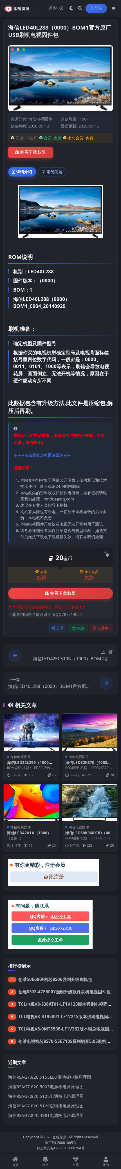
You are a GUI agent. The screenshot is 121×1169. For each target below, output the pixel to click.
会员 (43, 572)
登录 (99, 8)
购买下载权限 (33, 152)
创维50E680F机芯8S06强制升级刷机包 (55, 979)
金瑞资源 (59, 1137)
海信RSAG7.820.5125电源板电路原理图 (46, 1096)
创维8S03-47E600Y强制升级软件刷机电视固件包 (64, 991)
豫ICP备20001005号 (60, 1142)
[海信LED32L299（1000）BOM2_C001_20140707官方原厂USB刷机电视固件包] (31, 732)
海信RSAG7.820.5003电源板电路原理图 (46, 1086)
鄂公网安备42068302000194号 (60, 1148)
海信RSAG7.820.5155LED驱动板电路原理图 (49, 1077)
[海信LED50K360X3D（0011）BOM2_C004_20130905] (89, 802)
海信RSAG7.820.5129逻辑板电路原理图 (46, 1105)
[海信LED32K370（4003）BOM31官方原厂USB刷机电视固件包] (89, 732)
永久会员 (91, 572)
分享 (60, 628)
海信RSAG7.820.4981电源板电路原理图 (46, 1115)
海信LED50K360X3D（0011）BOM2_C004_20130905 (89, 835)
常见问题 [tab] (54, 171)
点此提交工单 (50, 940)
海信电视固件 (40, 119)
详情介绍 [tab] (24, 171)
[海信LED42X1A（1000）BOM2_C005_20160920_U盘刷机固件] (31, 802)
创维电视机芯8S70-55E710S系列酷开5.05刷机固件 (66, 1041)
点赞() (103, 628)
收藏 (81, 628)
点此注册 (54, 877)
